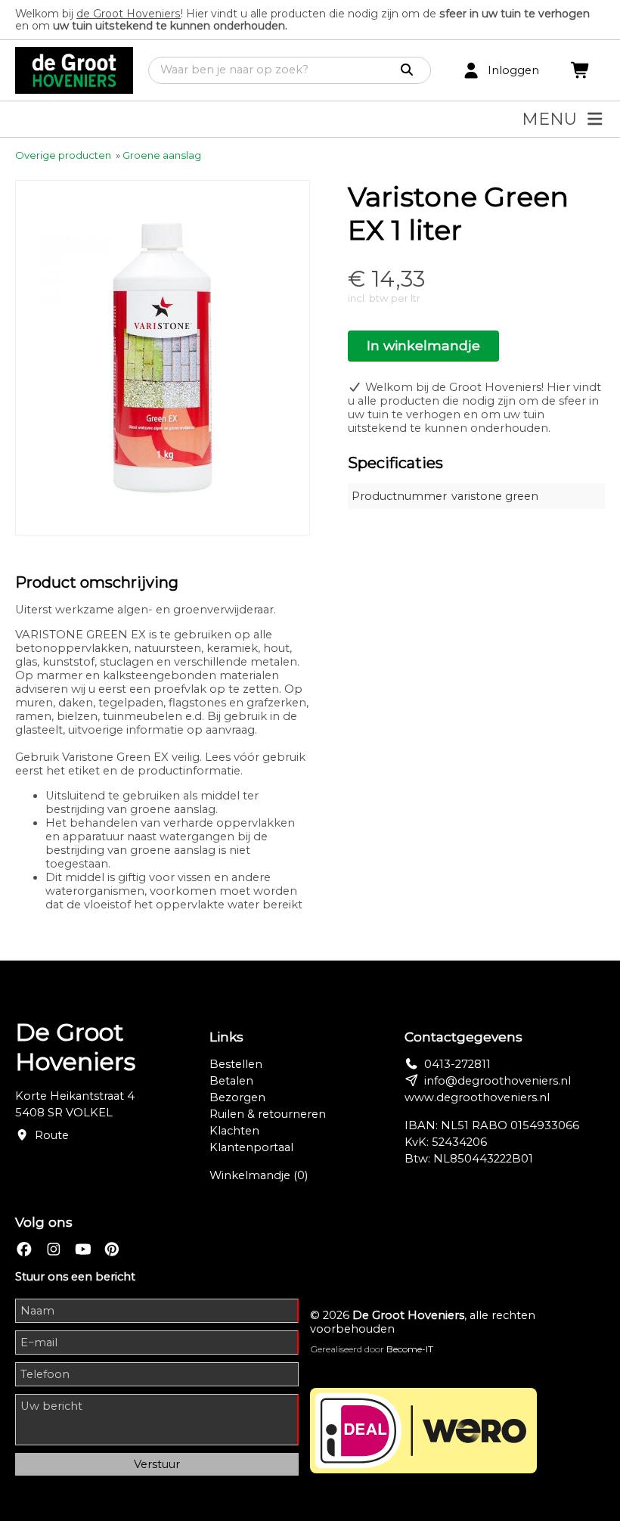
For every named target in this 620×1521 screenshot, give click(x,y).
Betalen (231, 1081)
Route (52, 1135)
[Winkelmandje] (581, 70)
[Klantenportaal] (471, 70)
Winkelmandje (258, 1175)
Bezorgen (237, 1097)
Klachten (234, 1131)
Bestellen (235, 1064)
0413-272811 (457, 1064)
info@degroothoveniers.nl (497, 1081)
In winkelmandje (423, 345)
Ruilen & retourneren (267, 1114)
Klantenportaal (251, 1147)
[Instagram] (54, 1250)
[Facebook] (24, 1250)
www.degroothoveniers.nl (477, 1097)
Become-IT (409, 1349)
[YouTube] (83, 1250)
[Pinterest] (112, 1250)
